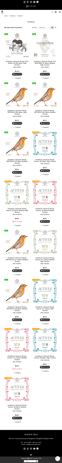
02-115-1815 (27, 442)
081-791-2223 (37, 442)
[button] (57, 458)
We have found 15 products (13, 28)
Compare (18, 78)
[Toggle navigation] (60, 12)
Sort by (35, 28)
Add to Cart (17, 74)
